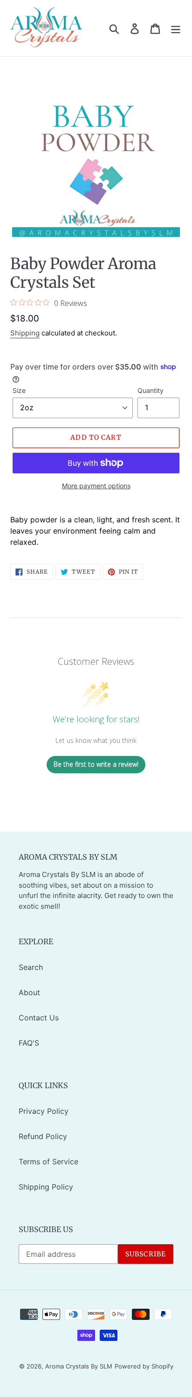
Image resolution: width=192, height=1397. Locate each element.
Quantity (150, 390)
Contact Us (39, 1017)
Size (19, 390)
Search (31, 967)
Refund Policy (43, 1136)
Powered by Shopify (144, 1366)
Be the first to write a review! (96, 764)
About (29, 992)
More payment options (96, 486)
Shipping (25, 332)
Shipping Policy (46, 1186)
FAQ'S (29, 1043)
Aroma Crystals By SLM (78, 1366)
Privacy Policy (44, 1111)
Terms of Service (48, 1161)
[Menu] (175, 28)
